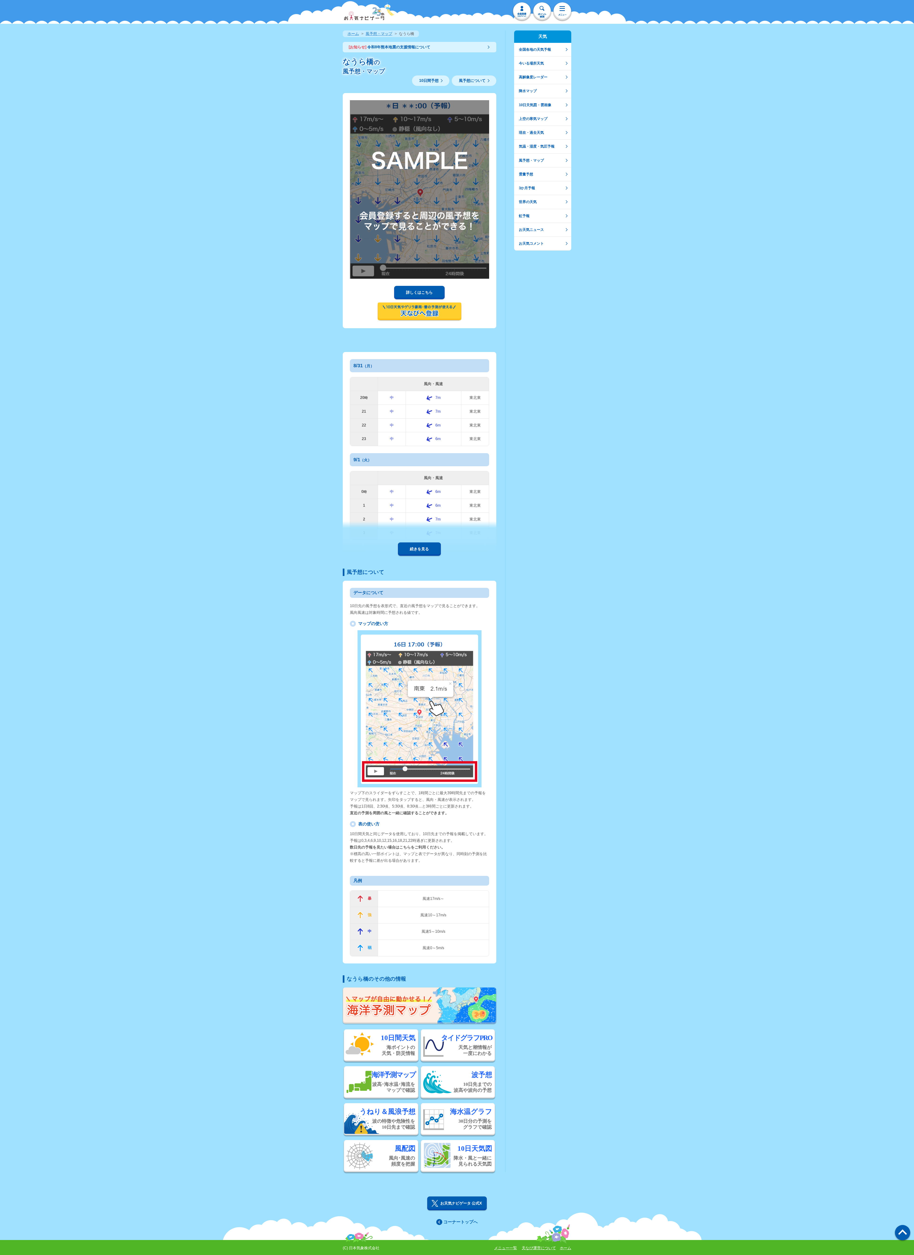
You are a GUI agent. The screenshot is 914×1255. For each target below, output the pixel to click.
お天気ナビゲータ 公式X (461, 1203)
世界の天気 (528, 202)
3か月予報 (527, 188)
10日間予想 (429, 81)
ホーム (353, 34)
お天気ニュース (531, 230)
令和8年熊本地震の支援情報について (389, 47)
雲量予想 (526, 174)
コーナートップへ (460, 1222)
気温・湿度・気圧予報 (537, 146)
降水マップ (528, 91)
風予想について (472, 81)
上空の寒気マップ (533, 119)
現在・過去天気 (531, 132)
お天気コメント (531, 243)
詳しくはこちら (419, 292)
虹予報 (524, 216)
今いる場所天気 (531, 63)
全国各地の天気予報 (535, 49)
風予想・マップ (379, 34)
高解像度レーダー (533, 77)
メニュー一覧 (505, 1248)
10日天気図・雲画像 (535, 105)
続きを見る (419, 549)
